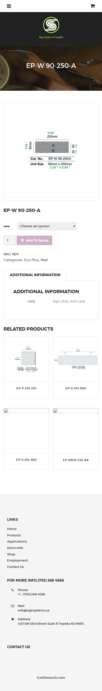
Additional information (35, 275)
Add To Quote (37, 240)
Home (12, 529)
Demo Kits (15, 548)
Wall (44, 260)
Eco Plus (31, 260)
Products (14, 535)
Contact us (15, 567)
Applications (17, 541)
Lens (7, 226)
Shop (11, 554)
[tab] (35, 275)
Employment (17, 560)
